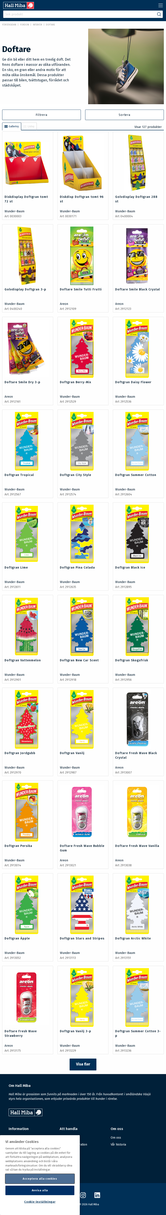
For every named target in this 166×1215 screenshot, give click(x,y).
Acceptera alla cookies (40, 1178)
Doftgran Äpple (17, 938)
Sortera (124, 115)
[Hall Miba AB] (18, 8)
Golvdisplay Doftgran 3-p (25, 289)
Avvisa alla (40, 1190)
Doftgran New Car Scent (79, 660)
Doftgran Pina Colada (77, 567)
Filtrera (41, 115)
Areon (64, 304)
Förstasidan (9, 25)
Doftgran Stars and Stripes (82, 938)
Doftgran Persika (18, 846)
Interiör (37, 25)
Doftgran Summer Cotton (135, 475)
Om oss (116, 1137)
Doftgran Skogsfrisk (131, 660)
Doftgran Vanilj (72, 753)
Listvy (31, 126)
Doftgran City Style (75, 475)
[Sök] (159, 14)
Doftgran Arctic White (133, 938)
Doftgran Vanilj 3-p (75, 1031)
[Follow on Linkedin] (97, 1197)
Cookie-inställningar (39, 1201)
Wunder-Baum (14, 211)
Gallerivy (14, 126)
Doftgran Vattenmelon (23, 660)
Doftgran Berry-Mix (75, 382)
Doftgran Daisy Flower (133, 382)
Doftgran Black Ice (130, 567)
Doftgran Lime (16, 567)
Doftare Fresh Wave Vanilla (137, 846)
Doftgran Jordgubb (20, 753)
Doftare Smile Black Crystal (137, 289)
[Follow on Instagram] (83, 1197)
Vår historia (118, 1144)
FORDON (24, 25)
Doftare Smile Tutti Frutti (81, 289)
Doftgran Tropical (19, 475)
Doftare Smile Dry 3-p (22, 382)
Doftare (50, 25)
